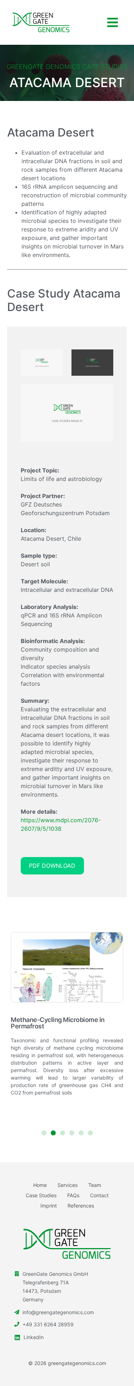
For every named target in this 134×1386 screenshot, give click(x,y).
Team (94, 1185)
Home (40, 1185)
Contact (99, 1195)
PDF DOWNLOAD (52, 865)
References (81, 1206)
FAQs (73, 1195)
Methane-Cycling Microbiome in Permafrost (58, 1023)
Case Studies (41, 1195)
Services (68, 1185)
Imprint (48, 1206)
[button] (112, 23)
